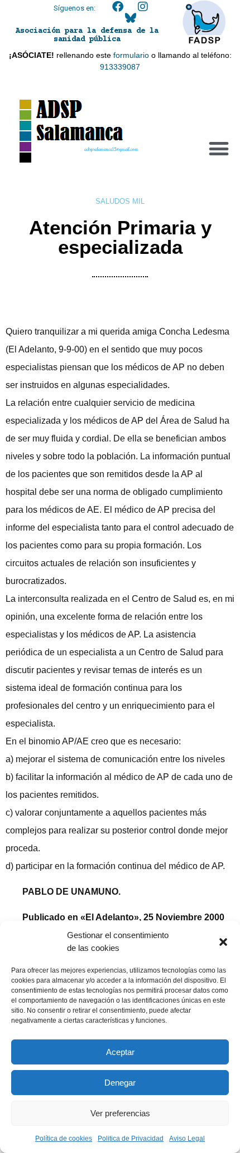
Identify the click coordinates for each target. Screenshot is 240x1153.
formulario (131, 55)
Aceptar (120, 1052)
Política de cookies (63, 1138)
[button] (223, 942)
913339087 (120, 66)
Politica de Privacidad (131, 1138)
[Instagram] (142, 6)
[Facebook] (117, 6)
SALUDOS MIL (120, 201)
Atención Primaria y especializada (120, 237)
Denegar (120, 1082)
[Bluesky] (130, 17)
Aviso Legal (187, 1138)
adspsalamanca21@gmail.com (111, 149)
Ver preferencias (120, 1113)
